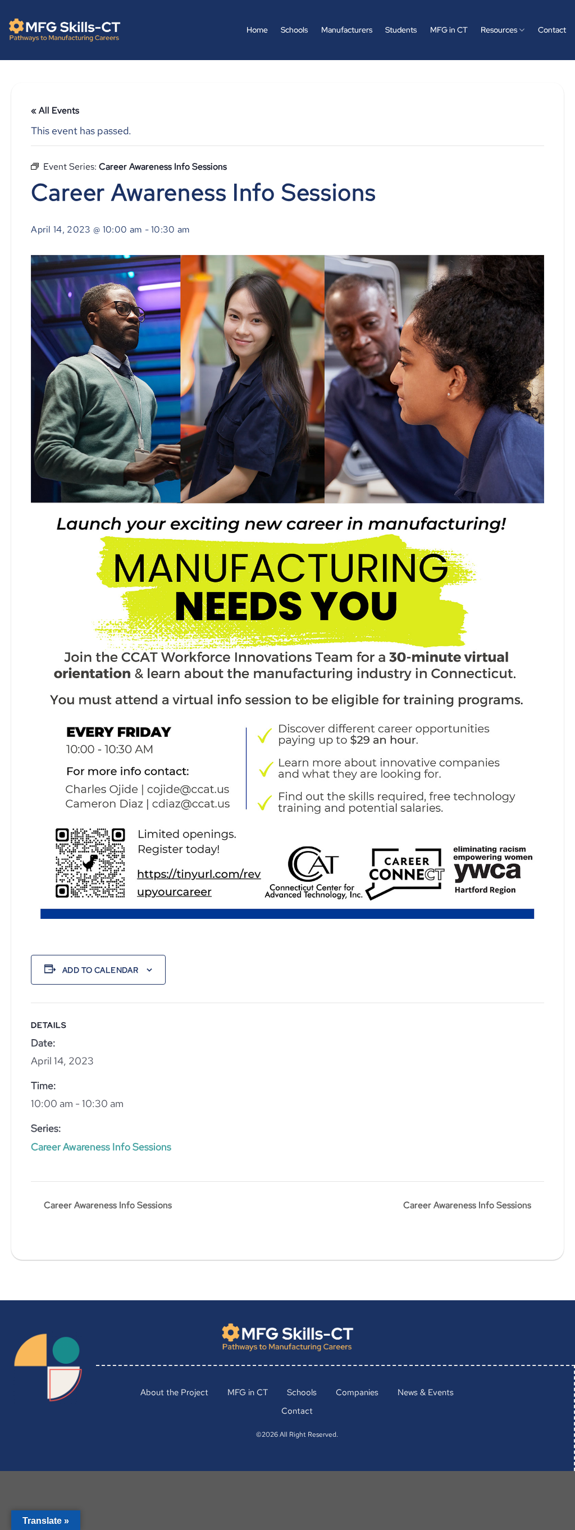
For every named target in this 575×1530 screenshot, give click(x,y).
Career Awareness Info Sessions (101, 1146)
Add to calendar (100, 970)
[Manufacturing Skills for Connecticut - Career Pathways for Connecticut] (64, 30)
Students (401, 30)
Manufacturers (346, 30)
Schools (294, 30)
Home (257, 30)
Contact (552, 30)
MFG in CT (449, 30)
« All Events (55, 110)
